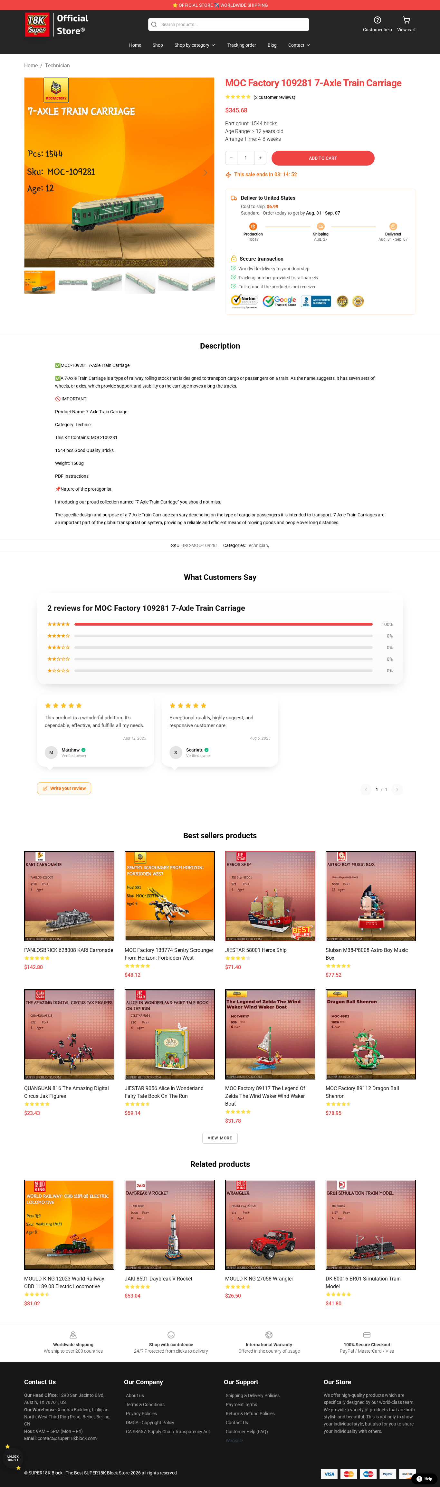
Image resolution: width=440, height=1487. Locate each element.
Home (31, 65)
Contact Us (237, 1422)
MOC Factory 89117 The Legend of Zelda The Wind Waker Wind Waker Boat (265, 1096)
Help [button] (428, 1479)
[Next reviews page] (397, 789)
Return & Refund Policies (250, 1413)
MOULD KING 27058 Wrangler (259, 1279)
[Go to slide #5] (173, 282)
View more (220, 1138)
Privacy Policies (141, 1413)
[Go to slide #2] (73, 282)
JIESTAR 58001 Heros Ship (256, 950)
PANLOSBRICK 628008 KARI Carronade (68, 950)
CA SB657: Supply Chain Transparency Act (168, 1431)
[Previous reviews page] (366, 789)
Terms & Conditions (145, 1404)
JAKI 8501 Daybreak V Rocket (158, 1279)
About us (135, 1395)
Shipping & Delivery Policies (253, 1395)
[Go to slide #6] (207, 282)
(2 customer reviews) (274, 97)
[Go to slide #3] (106, 282)
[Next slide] (205, 172)
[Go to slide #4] (140, 282)
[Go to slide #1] (39, 282)
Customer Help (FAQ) (247, 1431)
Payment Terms (241, 1404)
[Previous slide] (34, 172)
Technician (57, 65)
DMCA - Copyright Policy (150, 1422)
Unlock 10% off (13, 1458)
